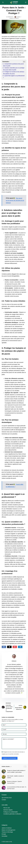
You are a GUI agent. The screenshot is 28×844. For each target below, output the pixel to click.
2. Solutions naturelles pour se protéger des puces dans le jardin (13, 68)
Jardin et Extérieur (14, 18)
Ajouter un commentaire (8, 739)
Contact (4, 799)
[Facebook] (4, 647)
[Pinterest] (15, 647)
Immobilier (4, 836)
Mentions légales (8, 810)
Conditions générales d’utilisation (12, 814)
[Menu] (25, 2)
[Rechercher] (2, 2)
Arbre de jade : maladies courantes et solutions (15, 776)
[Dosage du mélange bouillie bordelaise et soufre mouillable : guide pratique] (4, 771)
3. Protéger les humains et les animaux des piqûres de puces (13, 72)
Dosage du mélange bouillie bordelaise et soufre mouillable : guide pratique (16, 771)
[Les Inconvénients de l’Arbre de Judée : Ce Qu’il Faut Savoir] (4, 788)
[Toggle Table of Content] (23, 62)
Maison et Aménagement (8, 830)
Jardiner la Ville (8, 841)
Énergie (4, 834)
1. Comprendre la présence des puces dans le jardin (13, 65)
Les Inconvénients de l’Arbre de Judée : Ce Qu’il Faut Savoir (16, 787)
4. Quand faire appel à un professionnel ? (13, 76)
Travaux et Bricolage (7, 832)
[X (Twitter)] (9, 647)
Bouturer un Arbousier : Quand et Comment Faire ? (14, 782)
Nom (4, 725)
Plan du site (6, 807)
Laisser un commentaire (9, 758)
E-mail (4, 729)
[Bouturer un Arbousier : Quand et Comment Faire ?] (4, 782)
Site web (5, 734)
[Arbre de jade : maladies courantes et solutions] (4, 777)
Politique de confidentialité (10, 812)
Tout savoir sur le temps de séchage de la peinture (15, 200)
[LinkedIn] (20, 647)
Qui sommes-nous (7, 797)
